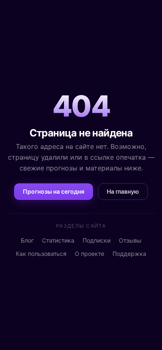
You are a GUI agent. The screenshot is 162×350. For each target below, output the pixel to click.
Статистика (58, 240)
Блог (27, 240)
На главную (123, 191)
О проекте (89, 253)
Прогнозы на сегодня (53, 191)
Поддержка (129, 253)
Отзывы (130, 240)
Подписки (96, 240)
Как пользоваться (41, 253)
